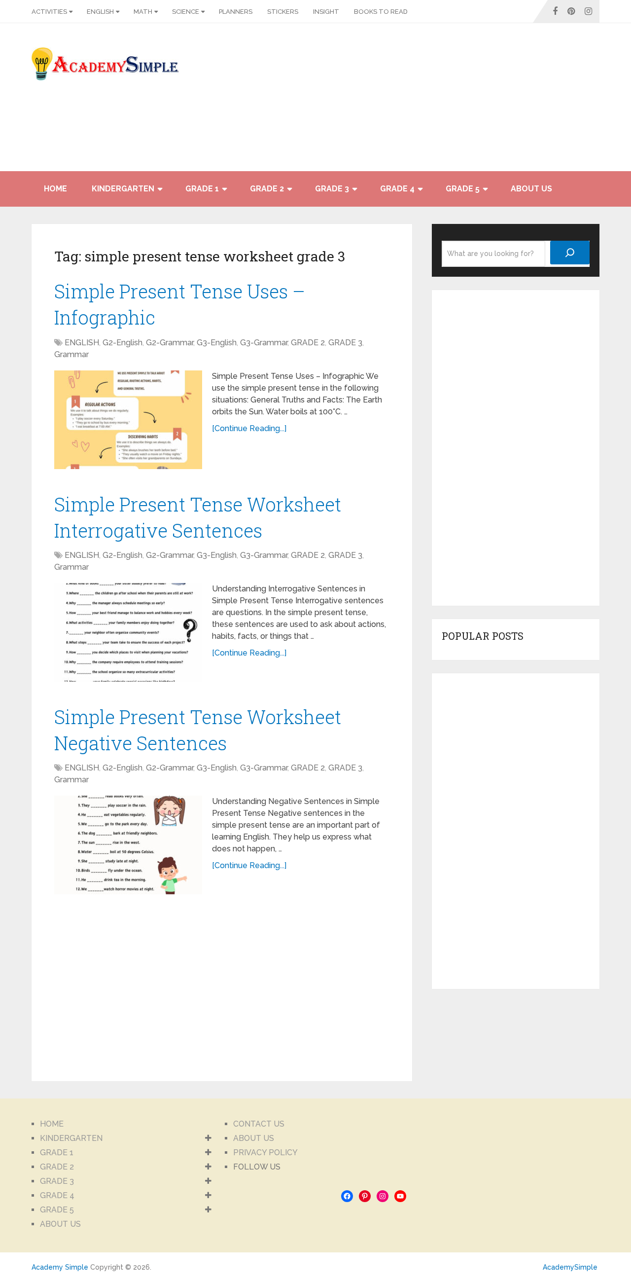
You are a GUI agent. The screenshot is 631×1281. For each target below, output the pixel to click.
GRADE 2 (267, 188)
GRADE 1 (202, 188)
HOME (55, 188)
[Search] (570, 252)
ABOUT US (531, 188)
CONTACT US (258, 1124)
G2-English (122, 342)
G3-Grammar (263, 342)
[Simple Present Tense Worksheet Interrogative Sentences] (128, 632)
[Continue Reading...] (249, 428)
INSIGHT (326, 11)
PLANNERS (235, 11)
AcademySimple (570, 1267)
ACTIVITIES (49, 11)
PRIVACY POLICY (265, 1152)
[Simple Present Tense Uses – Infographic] (128, 419)
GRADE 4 (397, 188)
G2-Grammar (169, 342)
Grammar (71, 354)
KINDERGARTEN (123, 188)
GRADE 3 (332, 188)
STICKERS (282, 11)
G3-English (217, 342)
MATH (143, 11)
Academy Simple (60, 1267)
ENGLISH (100, 11)
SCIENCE (185, 11)
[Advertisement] (510, 102)
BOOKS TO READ (381, 11)
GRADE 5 (463, 188)
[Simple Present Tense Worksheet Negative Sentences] (128, 845)
